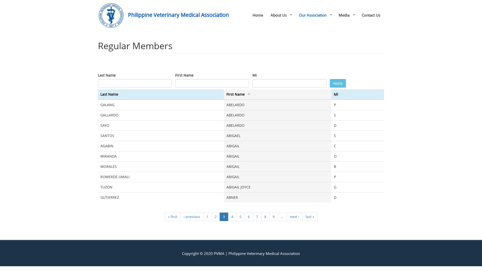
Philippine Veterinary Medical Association (178, 14)
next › (294, 216)
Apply (338, 83)
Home (258, 15)
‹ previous (192, 216)
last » (310, 216)
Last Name (107, 75)
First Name (184, 75)
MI (255, 75)
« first (172, 216)
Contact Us (371, 15)
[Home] (113, 15)
